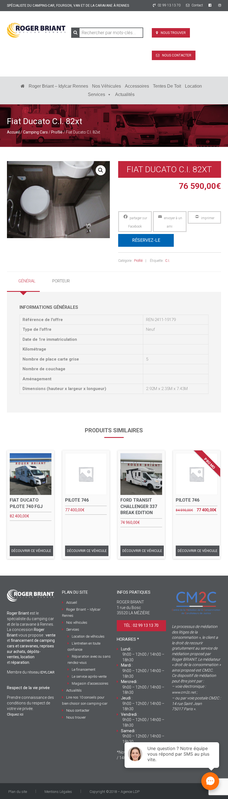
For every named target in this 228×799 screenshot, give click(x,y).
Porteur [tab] (61, 280)
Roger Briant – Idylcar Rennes (58, 86)
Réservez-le (146, 240)
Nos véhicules (106, 86)
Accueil (13, 132)
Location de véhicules (88, 636)
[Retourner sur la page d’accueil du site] (22, 86)
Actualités (125, 94)
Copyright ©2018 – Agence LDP (115, 792)
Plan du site (17, 792)
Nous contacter (176, 55)
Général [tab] (27, 280)
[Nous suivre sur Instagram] (219, 5)
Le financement (83, 669)
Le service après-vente (89, 676)
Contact (197, 5)
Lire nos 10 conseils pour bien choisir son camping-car (85, 700)
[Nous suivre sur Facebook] (211, 5)
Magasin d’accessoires (90, 683)
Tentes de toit (167, 86)
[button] (101, 170)
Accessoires (137, 86)
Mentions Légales (58, 792)
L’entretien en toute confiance (84, 646)
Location (193, 86)
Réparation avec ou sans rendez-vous (89, 659)
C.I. (167, 261)
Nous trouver (173, 33)
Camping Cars (35, 132)
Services (96, 94)
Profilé (57, 132)
